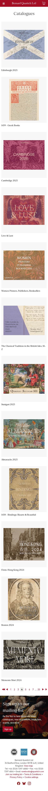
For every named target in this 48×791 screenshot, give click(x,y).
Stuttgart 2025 (8, 404)
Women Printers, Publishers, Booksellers (20, 291)
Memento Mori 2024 (11, 680)
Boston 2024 (7, 625)
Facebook (18, 783)
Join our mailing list (13, 774)
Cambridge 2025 (9, 180)
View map (28, 766)
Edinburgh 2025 (9, 70)
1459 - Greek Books (10, 125)
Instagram (29, 783)
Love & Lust (7, 235)
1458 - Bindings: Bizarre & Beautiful (18, 514)
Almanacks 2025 (9, 459)
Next (43, 689)
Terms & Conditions (32, 774)
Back (7, 689)
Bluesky (24, 783)
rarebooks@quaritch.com (32, 771)
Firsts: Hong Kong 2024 (12, 570)
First (3, 689)
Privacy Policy (16, 777)
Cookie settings (31, 777)
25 (39, 689)
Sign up (7, 729)
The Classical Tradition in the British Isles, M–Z (23, 348)
